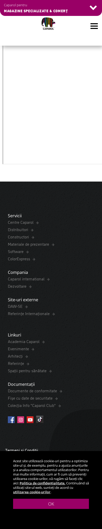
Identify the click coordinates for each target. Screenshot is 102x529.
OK (51, 504)
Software (16, 251)
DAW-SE (16, 306)
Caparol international (27, 278)
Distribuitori (18, 229)
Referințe (16, 363)
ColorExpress (19, 258)
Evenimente (19, 348)
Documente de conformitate (33, 390)
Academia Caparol (24, 341)
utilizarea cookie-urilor (31, 492)
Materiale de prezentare (29, 244)
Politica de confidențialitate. (42, 483)
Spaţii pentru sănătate (28, 370)
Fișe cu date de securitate (31, 398)
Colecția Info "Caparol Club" (32, 405)
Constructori (19, 236)
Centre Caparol (21, 222)
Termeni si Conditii (21, 450)
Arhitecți (16, 356)
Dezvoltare (17, 286)
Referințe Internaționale (29, 313)
